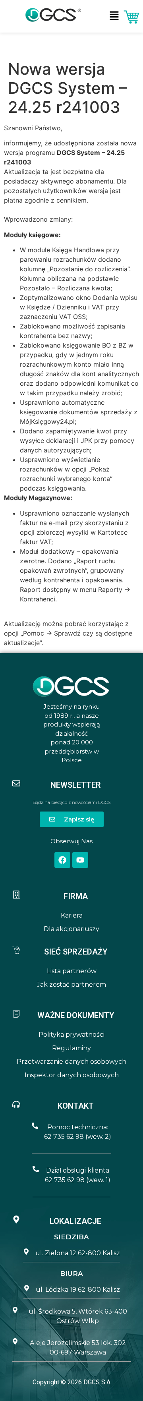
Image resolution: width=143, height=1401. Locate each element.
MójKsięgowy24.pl (47, 421)
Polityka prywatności (71, 1034)
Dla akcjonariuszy (71, 929)
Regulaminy (71, 1048)
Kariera (72, 915)
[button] (114, 16)
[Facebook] (62, 860)
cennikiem (71, 200)
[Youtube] (80, 860)
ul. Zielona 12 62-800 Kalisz (77, 1253)
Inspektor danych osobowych (72, 1075)
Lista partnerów (72, 971)
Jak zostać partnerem (71, 984)
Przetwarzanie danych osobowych (71, 1061)
